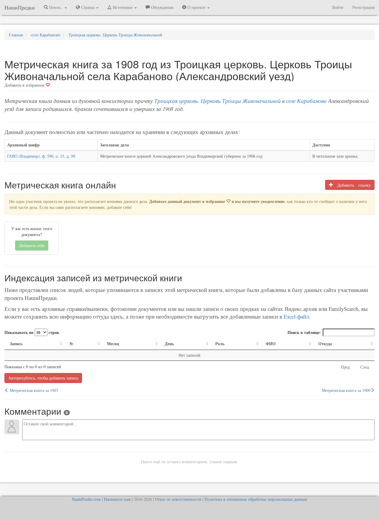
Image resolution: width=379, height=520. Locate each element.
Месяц (113, 343)
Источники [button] (123, 7)
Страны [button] (88, 7)
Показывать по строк (31, 332)
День (169, 343)
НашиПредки (19, 7)
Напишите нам (117, 499)
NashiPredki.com (86, 499)
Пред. (346, 367)
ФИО (271, 343)
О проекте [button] (196, 7)
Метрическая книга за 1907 (33, 390)
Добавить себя (31, 245)
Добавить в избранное (25, 85)
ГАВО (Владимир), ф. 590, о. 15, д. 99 (41, 156)
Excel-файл (296, 316)
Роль (219, 343)
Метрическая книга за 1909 (346, 390)
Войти (337, 7)
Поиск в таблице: (304, 332)
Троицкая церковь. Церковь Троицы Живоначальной (217, 100)
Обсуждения (161, 7)
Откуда (325, 343)
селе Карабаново (306, 100)
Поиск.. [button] (56, 7)
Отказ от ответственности (178, 499)
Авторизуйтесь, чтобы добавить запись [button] (43, 378)
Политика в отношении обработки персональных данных (256, 499)
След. (365, 367)
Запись (16, 343)
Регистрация (363, 7)
